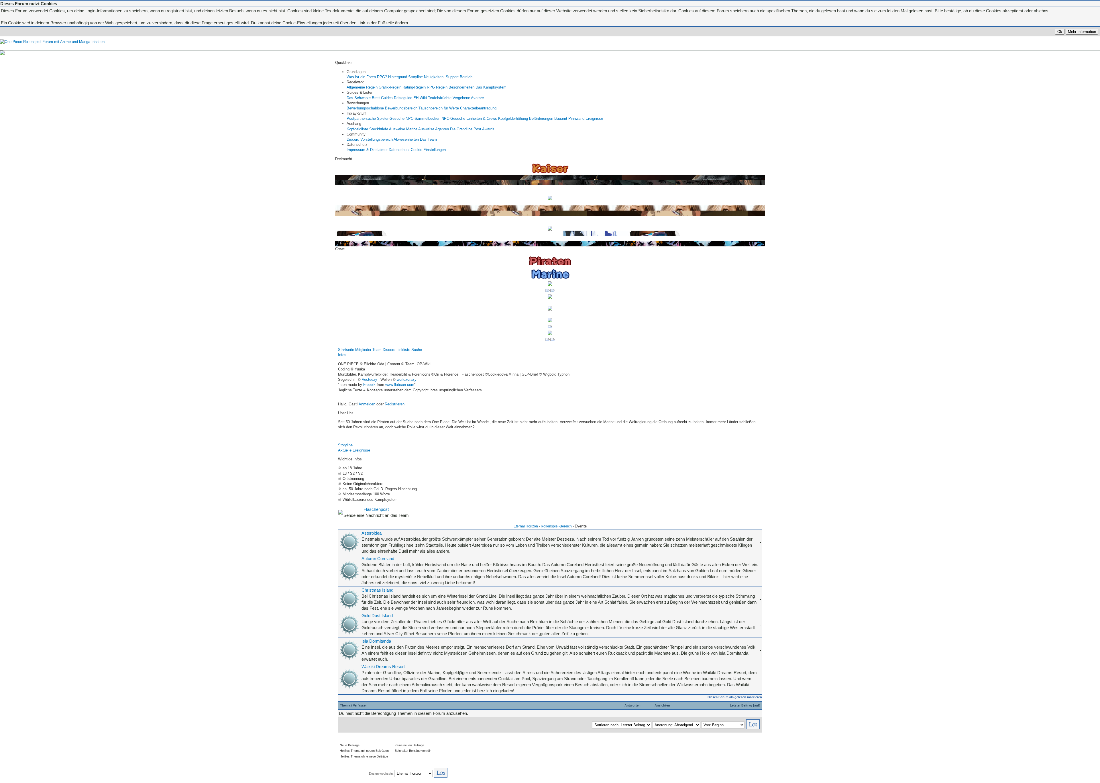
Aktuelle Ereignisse (354, 450)
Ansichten (662, 705)
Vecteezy (369, 379)
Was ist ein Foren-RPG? (367, 77)
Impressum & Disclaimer (367, 150)
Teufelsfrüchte (439, 98)
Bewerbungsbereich (401, 108)
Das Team (428, 139)
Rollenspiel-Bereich (556, 526)
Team (377, 350)
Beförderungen (541, 118)
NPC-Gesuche (453, 118)
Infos (342, 355)
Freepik (369, 384)
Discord (353, 139)
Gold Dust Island (377, 615)
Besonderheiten (461, 87)
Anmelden (367, 404)
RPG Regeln (437, 87)
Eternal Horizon (526, 526)
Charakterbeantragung (478, 108)
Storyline (415, 77)
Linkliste (403, 350)
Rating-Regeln (414, 87)
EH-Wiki (420, 98)
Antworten (632, 705)
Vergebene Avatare (468, 98)
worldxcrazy (407, 379)
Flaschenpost (376, 509)
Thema (345, 705)
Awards (488, 129)
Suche (416, 350)
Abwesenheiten (406, 139)
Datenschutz (399, 150)
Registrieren (394, 404)
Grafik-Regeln (390, 87)
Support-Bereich (459, 77)
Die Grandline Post (465, 129)
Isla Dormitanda (376, 641)
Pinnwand (576, 118)
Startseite (346, 350)
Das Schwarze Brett (363, 98)
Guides (387, 98)
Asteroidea (372, 533)
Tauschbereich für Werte (439, 108)
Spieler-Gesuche (390, 118)
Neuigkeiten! (434, 77)
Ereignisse (594, 118)
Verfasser (360, 705)
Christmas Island (377, 590)
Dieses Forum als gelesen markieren (735, 697)
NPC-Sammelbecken (423, 118)
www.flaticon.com (399, 384)
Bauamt (560, 118)
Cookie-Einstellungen (428, 150)
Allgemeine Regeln (362, 87)
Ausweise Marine (403, 129)
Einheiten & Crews (481, 118)
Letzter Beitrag (741, 705)
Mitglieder (363, 350)
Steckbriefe (378, 129)
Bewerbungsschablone (365, 108)
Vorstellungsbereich (376, 139)
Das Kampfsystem (491, 87)
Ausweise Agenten (433, 129)
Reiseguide (403, 98)
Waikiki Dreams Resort (383, 666)
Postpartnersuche (361, 118)
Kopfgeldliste (357, 129)
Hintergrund (397, 77)
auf (756, 705)
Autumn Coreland (378, 558)
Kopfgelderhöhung (513, 118)
